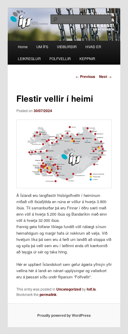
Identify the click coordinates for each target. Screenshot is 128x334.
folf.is (91, 289)
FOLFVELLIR (60, 58)
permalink (48, 294)
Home (23, 46)
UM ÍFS (42, 46)
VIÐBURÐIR (67, 46)
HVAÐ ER (93, 46)
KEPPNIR (87, 58)
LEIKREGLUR (29, 58)
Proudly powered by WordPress (64, 315)
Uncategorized (68, 289)
